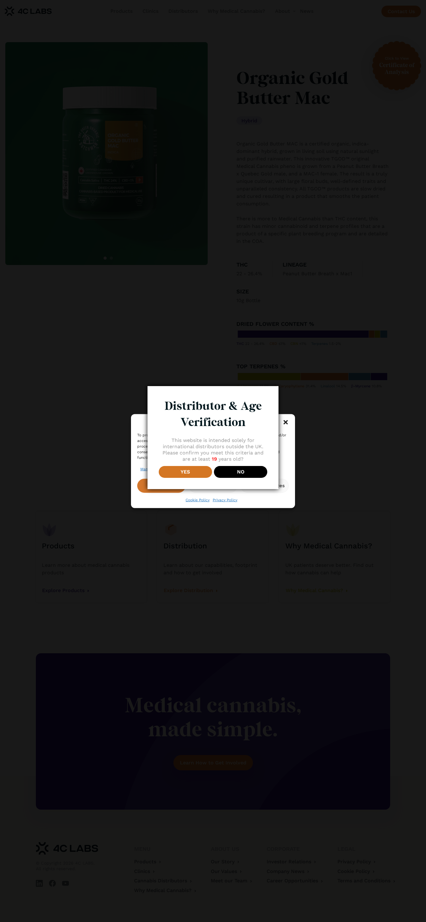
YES (185, 472)
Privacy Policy (225, 500)
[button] (286, 422)
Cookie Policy (198, 500)
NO (240, 472)
